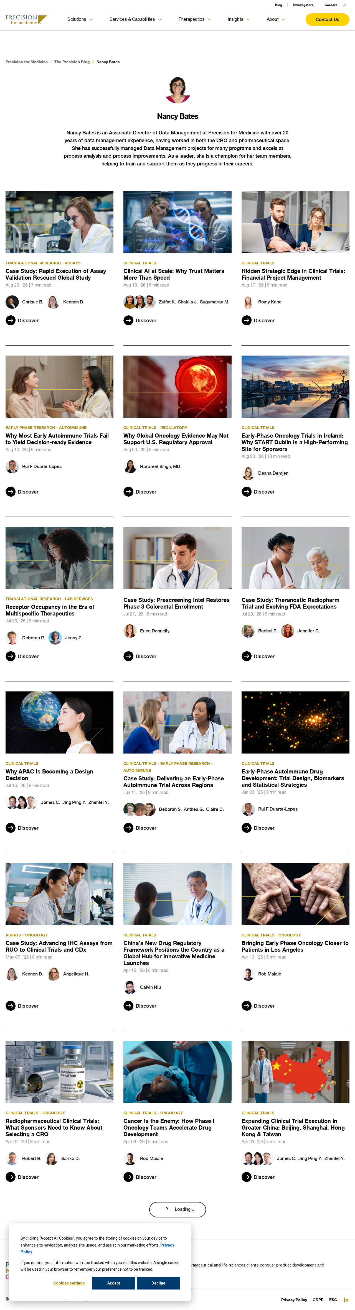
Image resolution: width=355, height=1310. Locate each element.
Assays (72, 263)
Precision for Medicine (27, 61)
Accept (113, 1283)
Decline (158, 1283)
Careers (330, 5)
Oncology (36, 935)
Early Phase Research (30, 427)
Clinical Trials (139, 263)
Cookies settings (69, 1283)
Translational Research (33, 263)
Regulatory (173, 427)
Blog (278, 5)
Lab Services (79, 598)
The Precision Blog (72, 61)
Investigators (303, 5)
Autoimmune (73, 427)
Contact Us (327, 19)
